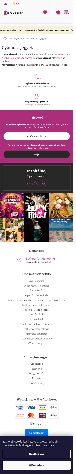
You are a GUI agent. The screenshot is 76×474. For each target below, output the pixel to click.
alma (13, 57)
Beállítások (36, 454)
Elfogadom (36, 465)
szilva (6, 57)
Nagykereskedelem (36, 333)
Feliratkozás (37, 154)
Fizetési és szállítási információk (37, 324)
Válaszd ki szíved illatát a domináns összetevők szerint (37, 300)
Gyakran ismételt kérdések (36, 305)
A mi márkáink (36, 280)
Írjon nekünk (36, 319)
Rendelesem (36, 432)
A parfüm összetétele (36, 295)
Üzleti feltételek (37, 314)
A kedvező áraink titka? (36, 285)
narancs (30, 57)
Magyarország (36, 373)
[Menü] (66, 12)
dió (18, 57)
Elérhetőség (36, 290)
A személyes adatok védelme (37, 338)
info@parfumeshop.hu (39, 259)
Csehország (36, 363)
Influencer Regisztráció (36, 328)
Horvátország (37, 383)
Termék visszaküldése (37, 309)
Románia (37, 378)
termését (59, 54)
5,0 (17, 3)
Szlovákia (37, 368)
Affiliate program (36, 343)
